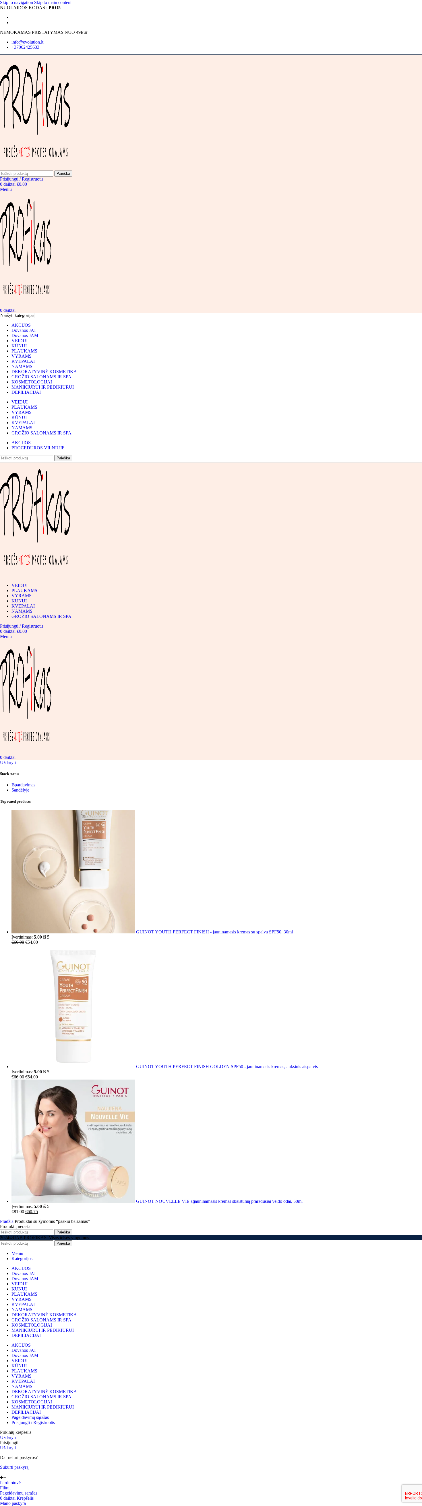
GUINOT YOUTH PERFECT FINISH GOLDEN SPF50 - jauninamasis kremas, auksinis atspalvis (227, 1066)
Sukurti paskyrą (14, 1467)
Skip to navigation (17, 2)
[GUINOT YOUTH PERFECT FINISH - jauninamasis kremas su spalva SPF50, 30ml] (73, 931)
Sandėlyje (20, 790)
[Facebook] (6, 1472)
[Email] (2, 1472)
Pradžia (7, 1221)
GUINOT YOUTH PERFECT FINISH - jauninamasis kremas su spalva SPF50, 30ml (214, 931)
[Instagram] (9, 1472)
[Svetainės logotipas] (35, 167)
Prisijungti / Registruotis (33, 1422)
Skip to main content (52, 2)
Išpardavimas (23, 784)
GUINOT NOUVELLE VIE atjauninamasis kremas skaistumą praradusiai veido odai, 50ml (219, 1201)
